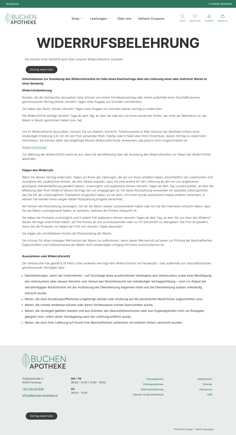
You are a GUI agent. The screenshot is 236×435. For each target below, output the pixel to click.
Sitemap (207, 384)
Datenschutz (205, 379)
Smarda (189, 429)
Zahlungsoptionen (153, 384)
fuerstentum (208, 429)
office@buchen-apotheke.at (40, 395)
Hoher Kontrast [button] (221, 4)
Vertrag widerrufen (41, 69)
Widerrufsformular (34, 147)
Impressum (205, 389)
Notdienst (12, 4)
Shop (76, 18)
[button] (182, 18)
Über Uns (124, 18)
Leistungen (99, 18)
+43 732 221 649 (33, 389)
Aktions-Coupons (151, 18)
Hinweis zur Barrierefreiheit (148, 394)
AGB (209, 394)
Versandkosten (154, 379)
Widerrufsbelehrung (152, 389)
